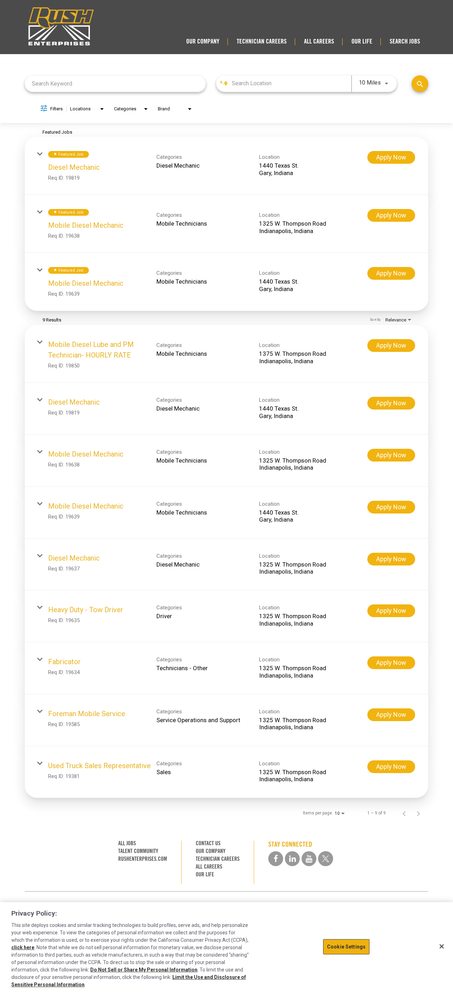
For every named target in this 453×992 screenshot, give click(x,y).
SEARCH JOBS (405, 41)
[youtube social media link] (309, 858)
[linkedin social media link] (292, 858)
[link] (226, 166)
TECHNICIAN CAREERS (262, 41)
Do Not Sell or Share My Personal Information (143, 970)
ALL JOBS (127, 843)
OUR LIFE (361, 41)
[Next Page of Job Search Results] (418, 813)
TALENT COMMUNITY (138, 851)
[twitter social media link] (325, 858)
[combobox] (115, 83)
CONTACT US (208, 843)
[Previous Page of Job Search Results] (404, 813)
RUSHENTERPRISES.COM (142, 858)
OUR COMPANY (202, 41)
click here (22, 947)
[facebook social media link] (275, 858)
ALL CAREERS (319, 41)
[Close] (441, 946)
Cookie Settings (346, 947)
